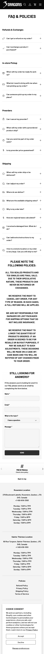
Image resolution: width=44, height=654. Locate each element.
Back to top (22, 479)
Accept (21, 636)
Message (8, 427)
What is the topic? (11, 416)
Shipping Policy (22, 591)
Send (22, 453)
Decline (21, 642)
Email (7, 405)
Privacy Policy (32, 630)
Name (7, 394)
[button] (35, 4)
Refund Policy (22, 585)
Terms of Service (22, 594)
